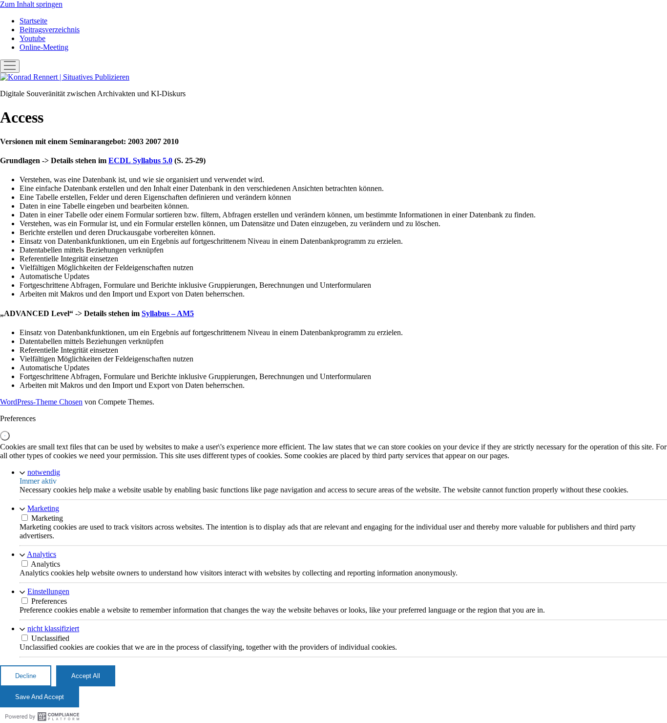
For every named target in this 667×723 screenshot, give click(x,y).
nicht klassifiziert (53, 628)
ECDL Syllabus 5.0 (140, 160)
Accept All (85, 676)
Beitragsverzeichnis (50, 29)
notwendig (43, 472)
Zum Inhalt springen (31, 4)
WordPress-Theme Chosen (41, 402)
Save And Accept (39, 697)
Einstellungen (48, 591)
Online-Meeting (44, 47)
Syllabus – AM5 (168, 313)
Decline (25, 676)
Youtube (32, 38)
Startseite (33, 21)
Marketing (43, 508)
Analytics (41, 554)
